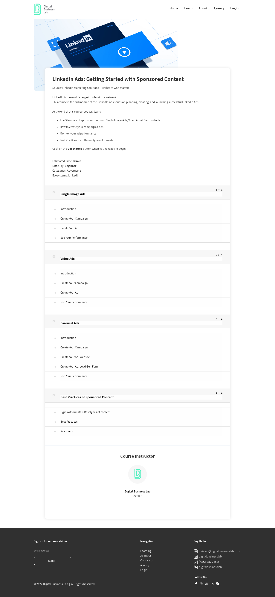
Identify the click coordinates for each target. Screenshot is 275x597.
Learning (145, 551)
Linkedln (73, 175)
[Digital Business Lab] (44, 9)
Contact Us (147, 560)
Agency (219, 8)
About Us (146, 556)
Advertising (74, 171)
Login (234, 8)
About (203, 8)
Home (173, 8)
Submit (52, 561)
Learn (188, 8)
